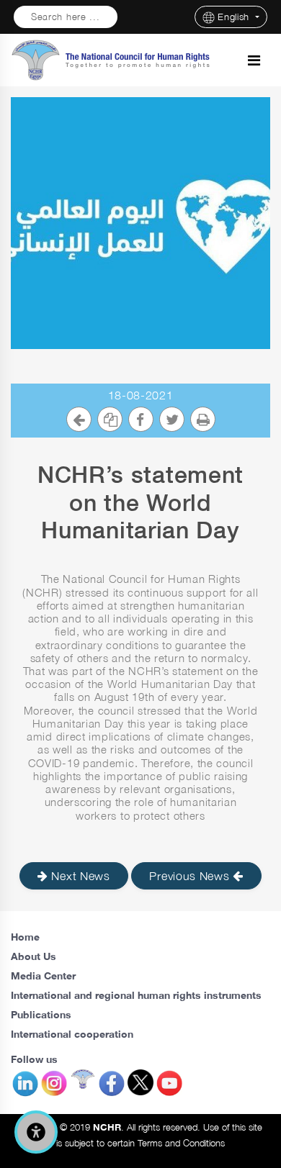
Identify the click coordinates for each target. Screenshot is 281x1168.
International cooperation (72, 1034)
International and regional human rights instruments (136, 995)
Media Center (43, 975)
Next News (79, 875)
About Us (33, 956)
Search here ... (65, 17)
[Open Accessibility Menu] (36, 1132)
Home (25, 937)
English (235, 17)
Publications (41, 1014)
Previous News (191, 875)
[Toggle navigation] (253, 60)
